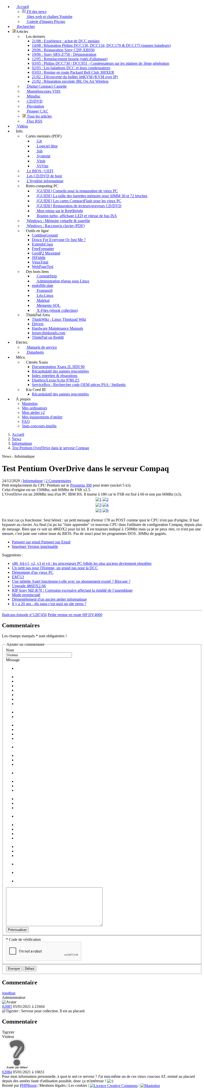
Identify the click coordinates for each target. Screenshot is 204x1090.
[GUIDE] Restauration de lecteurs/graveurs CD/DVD (78, 206)
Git (39, 141)
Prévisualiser (17, 930)
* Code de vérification (23, 939)
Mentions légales (52, 1085)
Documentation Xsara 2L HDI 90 (58, 367)
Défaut (29, 968)
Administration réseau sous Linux (62, 281)
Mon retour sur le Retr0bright (59, 211)
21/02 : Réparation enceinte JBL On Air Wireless (70, 81)
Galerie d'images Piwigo (45, 21)
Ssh (39, 151)
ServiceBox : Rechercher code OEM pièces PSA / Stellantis (79, 385)
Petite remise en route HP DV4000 (75, 615)
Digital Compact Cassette (46, 86)
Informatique (33, 481)
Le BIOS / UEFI (39, 171)
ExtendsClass (42, 244)
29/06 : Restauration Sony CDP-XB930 (63, 50)
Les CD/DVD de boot (44, 176)
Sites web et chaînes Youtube (49, 16)
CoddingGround (45, 235)
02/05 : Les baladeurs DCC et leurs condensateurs (71, 68)
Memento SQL (48, 305)
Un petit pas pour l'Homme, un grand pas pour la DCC (55, 568)
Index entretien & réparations (54, 376)
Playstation (35, 106)
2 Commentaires (58, 481)
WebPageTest (42, 266)
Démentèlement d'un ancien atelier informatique (49, 599)
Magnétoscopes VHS (43, 91)
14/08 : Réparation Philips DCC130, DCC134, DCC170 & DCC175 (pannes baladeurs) (101, 45)
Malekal (43, 300)
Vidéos (22, 126)
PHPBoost (28, 1085)
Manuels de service (41, 347)
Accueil (22, 6)
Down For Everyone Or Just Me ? (59, 240)
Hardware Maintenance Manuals (57, 328)
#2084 (7, 1072)
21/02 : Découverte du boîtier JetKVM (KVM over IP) (75, 77)
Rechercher (25, 26)
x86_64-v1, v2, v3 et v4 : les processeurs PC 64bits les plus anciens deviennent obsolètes (82, 563)
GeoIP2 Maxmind (46, 253)
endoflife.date (42, 285)
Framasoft (44, 290)
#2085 (7, 1006)
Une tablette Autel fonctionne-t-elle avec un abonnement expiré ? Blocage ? (71, 581)
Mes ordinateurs (34, 408)
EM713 (18, 577)
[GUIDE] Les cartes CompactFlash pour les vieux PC (78, 201)
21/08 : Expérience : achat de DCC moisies (66, 41)
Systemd (43, 156)
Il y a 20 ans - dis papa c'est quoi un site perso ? (49, 604)
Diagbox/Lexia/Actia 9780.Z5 (55, 380)
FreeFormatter (43, 249)
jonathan (8, 993)
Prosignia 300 (81, 485)
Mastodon (30, 403)
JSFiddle (39, 258)
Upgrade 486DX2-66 (29, 586)
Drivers (38, 324)
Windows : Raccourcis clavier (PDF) (55, 226)
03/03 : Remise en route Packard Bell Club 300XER (73, 72)
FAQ (26, 421)
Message (13, 660)
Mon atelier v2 (33, 412)
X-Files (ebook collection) (57, 310)
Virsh (40, 161)
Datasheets (35, 352)
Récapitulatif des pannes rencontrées (60, 371)
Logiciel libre (47, 146)
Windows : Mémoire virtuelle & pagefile (58, 221)
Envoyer (14, 968)
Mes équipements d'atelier (42, 417)
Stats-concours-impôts (39, 426)
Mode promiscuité (26, 595)
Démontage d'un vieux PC (32, 572)
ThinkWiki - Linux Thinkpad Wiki (59, 319)
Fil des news (36, 11)
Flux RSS (34, 121)
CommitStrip (46, 276)
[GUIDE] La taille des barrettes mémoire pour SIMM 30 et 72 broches (91, 196)
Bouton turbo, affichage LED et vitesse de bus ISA (76, 216)
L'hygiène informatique (44, 181)
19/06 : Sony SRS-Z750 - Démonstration (64, 54)
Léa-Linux (44, 295)
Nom (10, 650)
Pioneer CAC (37, 111)
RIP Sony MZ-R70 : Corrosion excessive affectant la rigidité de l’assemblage (72, 590)
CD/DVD (34, 101)
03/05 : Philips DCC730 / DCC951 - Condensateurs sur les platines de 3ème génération (100, 63)
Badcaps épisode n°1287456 (24, 615)
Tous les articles (39, 116)
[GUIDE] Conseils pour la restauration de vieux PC (77, 191)
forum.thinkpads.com (48, 333)
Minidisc (33, 96)
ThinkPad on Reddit (48, 337)
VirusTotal (40, 262)
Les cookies (77, 1085)
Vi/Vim (42, 166)
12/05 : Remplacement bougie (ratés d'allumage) (69, 59)
